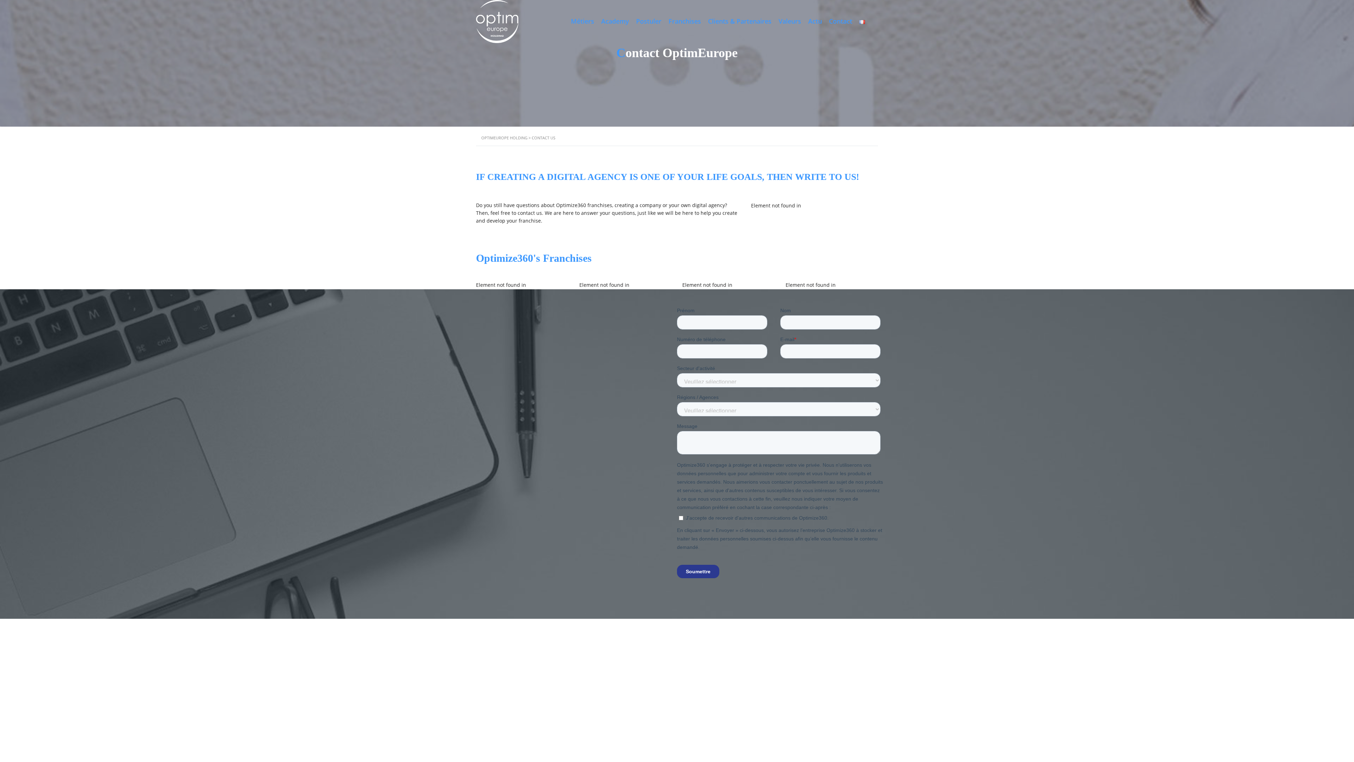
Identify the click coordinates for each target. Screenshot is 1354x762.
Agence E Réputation (527, 713)
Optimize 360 (625, 697)
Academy (615, 21)
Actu (815, 21)
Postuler (648, 21)
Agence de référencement (719, 705)
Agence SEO (634, 705)
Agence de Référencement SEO (822, 713)
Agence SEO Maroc (669, 705)
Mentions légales (721, 697)
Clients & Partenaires (739, 21)
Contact (840, 21)
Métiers (582, 21)
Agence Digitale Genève (577, 713)
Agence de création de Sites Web (813, 705)
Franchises (685, 21)
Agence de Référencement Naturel (750, 713)
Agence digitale (491, 705)
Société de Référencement (684, 713)
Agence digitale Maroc (534, 705)
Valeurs (790, 21)
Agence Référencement (629, 713)
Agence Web (763, 705)
